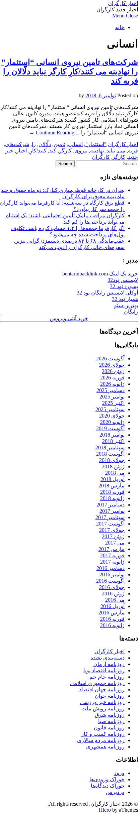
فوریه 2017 (112, 555)
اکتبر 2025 (113, 403)
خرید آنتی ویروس (69, 318)
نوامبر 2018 (112, 435)
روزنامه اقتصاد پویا (104, 670)
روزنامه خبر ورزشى (102, 702)
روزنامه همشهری (105, 746)
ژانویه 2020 (112, 422)
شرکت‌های (17, 144)
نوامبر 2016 (112, 574)
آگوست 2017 (110, 524)
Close (132, 15)
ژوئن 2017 (113, 536)
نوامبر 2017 (112, 511)
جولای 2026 (112, 365)
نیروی (80, 150)
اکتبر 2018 (113, 441)
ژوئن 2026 (113, 371)
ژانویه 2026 (112, 384)
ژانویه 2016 (112, 625)
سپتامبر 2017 (110, 517)
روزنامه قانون (109, 727)
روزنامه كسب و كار (103, 734)
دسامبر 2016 (110, 568)
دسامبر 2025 (110, 390)
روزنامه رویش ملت (103, 708)
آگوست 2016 (110, 581)
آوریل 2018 (112, 479)
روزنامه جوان (110, 696)
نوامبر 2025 (112, 396)
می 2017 (115, 543)
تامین (59, 144)
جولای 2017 (112, 530)
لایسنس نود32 (123, 280)
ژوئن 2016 (113, 593)
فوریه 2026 (112, 377)
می (121, 150)
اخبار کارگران (123, 3)
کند (52, 150)
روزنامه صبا (111, 721)
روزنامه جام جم (107, 677)
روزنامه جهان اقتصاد (102, 689)
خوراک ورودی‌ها (107, 779)
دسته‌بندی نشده (107, 658)
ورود (119, 773)
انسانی (75, 144)
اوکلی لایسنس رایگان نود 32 (107, 293)
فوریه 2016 (112, 619)
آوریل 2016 (112, 606)
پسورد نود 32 (124, 286)
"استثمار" (96, 144)
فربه (133, 150)
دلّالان (45, 144)
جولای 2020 (112, 416)
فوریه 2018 (112, 492)
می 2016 (115, 600)
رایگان (131, 312)
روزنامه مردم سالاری (101, 740)
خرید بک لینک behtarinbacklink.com (100, 273)
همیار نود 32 (125, 299)
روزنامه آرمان (109, 664)
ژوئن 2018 (113, 466)
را (34, 144)
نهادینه (97, 150)
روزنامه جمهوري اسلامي (97, 683)
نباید (111, 150)
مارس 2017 (111, 549)
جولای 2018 (112, 460)
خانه (120, 27)
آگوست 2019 (110, 428)
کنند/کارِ (38, 150)
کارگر (65, 150)
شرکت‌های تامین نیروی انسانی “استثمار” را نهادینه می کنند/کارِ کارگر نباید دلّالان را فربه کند (69, 71)
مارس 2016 (111, 612)
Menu (118, 15)
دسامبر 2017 (110, 504)
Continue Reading (51, 132)
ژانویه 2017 (112, 562)
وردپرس (115, 792)
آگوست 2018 (110, 454)
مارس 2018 (111, 485)
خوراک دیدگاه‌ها (108, 786)
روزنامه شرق (110, 715)
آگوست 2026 (110, 358)
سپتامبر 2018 (110, 447)
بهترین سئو (126, 305)
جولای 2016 (112, 587)
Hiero (105, 810)
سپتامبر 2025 (110, 409)
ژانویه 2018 (112, 498)
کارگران (101, 157)
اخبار (21, 150)
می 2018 (115, 473)
